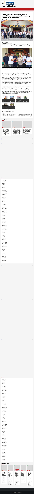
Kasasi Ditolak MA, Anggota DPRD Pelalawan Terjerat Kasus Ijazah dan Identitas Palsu (9, 114)
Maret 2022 (4, 254)
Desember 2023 (4, 225)
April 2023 (3, 236)
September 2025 (4, 394)
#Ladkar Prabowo (11, 111)
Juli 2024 (3, 215)
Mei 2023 (3, 235)
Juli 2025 (3, 198)
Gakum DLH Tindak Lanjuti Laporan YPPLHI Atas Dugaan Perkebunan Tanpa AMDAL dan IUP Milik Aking (25, 115)
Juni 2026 (3, 183)
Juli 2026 (3, 181)
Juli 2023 (3, 232)
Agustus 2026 (4, 180)
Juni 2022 (3, 250)
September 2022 (4, 246)
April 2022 (3, 253)
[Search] (31, 9)
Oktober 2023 (4, 228)
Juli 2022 (3, 249)
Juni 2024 (3, 415)
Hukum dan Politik (16, 469)
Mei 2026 (3, 184)
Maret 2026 (4, 187)
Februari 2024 (4, 222)
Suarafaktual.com (9, 6)
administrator (10, 19)
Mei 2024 (3, 218)
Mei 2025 (3, 201)
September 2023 (4, 229)
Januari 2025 (4, 207)
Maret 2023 (4, 436)
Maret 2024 (4, 221)
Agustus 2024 (4, 214)
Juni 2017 (3, 460)
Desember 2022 (4, 242)
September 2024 (4, 212)
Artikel (3, 127)
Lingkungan (3, 470)
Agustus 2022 (4, 247)
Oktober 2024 (4, 211)
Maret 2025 (4, 204)
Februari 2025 (4, 205)
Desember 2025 (4, 191)
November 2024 (4, 408)
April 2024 (3, 219)
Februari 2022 (4, 256)
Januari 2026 (4, 190)
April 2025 (3, 401)
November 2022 (4, 243)
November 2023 (4, 226)
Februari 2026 (4, 188)
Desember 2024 (4, 208)
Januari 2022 (4, 257)
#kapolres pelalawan (6, 111)
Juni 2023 (3, 233)
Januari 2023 (4, 240)
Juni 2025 (3, 200)
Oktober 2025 (4, 194)
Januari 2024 (4, 422)
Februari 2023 (4, 239)
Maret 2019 (4, 260)
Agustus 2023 (4, 429)
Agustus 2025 (4, 197)
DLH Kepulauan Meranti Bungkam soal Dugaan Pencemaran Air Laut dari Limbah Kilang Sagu (23, 476)
